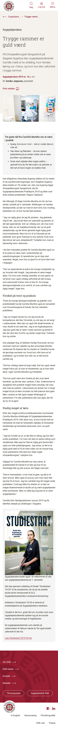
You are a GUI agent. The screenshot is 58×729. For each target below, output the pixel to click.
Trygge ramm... (31, 16)
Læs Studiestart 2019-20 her (18, 638)
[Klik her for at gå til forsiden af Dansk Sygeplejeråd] (16, 5)
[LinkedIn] (53, 708)
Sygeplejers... (14, 16)
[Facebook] (48, 708)
